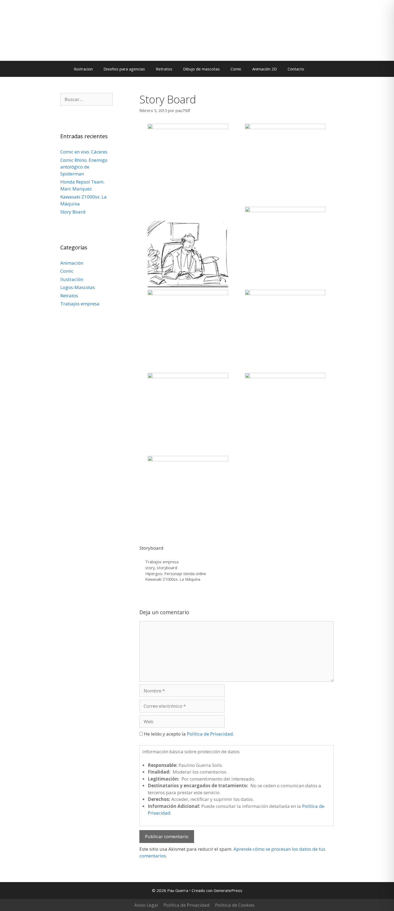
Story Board (73, 212)
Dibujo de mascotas (201, 69)
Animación (71, 263)
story (150, 567)
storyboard (167, 567)
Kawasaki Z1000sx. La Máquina (172, 579)
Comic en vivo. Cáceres (83, 152)
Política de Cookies (235, 905)
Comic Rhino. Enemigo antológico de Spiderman (83, 167)
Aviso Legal (146, 905)
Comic (236, 69)
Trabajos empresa (162, 561)
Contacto (296, 69)
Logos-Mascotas (77, 287)
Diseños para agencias (124, 69)
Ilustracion (83, 69)
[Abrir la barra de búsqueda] (317, 69)
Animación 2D (264, 69)
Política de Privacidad (210, 734)
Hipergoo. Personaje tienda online (175, 573)
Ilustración (71, 279)
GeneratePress (228, 890)
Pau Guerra (47, 39)
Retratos (164, 69)
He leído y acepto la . (188, 734)
